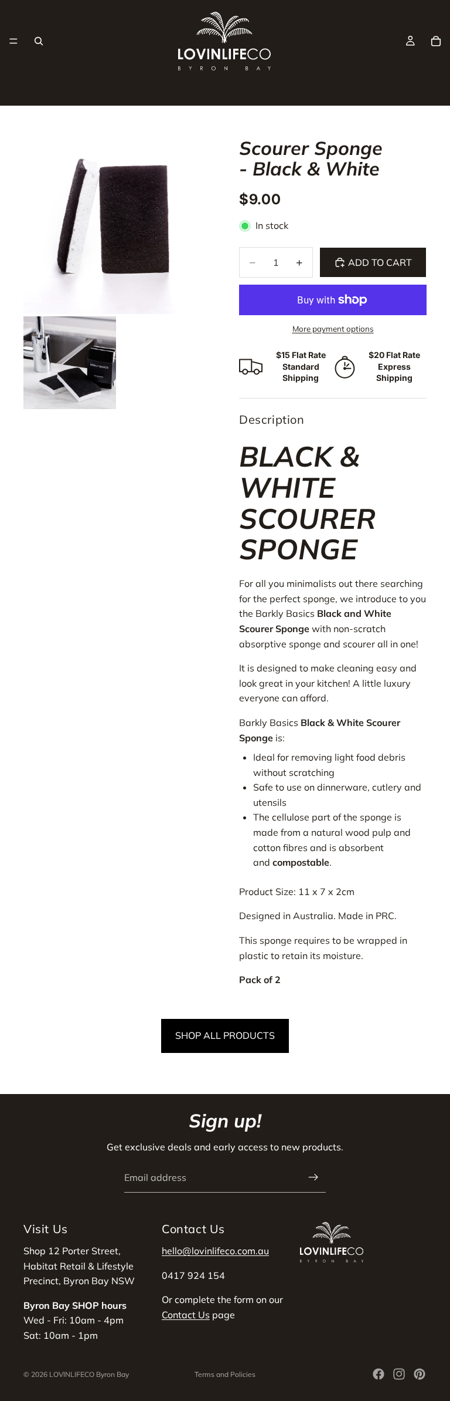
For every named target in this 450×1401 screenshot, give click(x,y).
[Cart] (436, 41)
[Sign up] (313, 1177)
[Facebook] (378, 1374)
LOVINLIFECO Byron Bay (89, 1374)
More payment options (333, 328)
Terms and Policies (225, 1374)
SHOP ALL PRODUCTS (225, 1035)
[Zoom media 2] (69, 362)
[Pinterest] (419, 1374)
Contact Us (186, 1315)
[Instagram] (399, 1374)
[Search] (39, 41)
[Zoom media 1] (117, 220)
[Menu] (13, 41)
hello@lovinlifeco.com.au (215, 1251)
